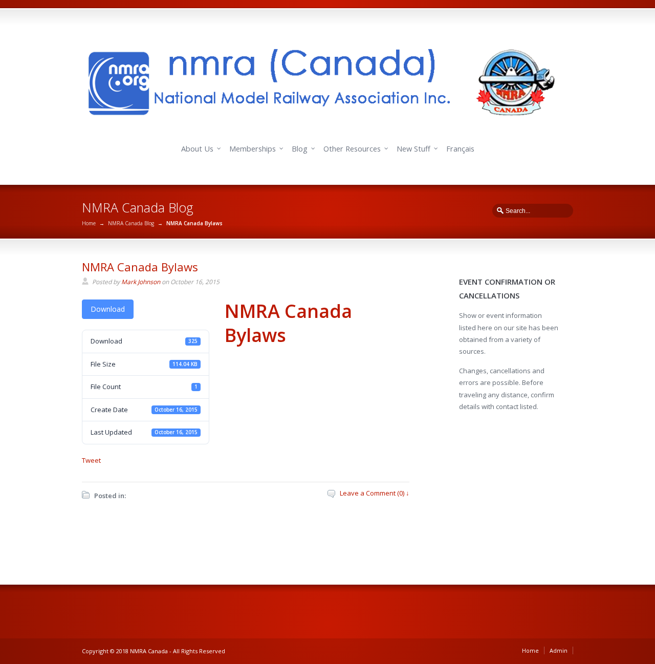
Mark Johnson (140, 281)
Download (108, 309)
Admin (558, 650)
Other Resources (352, 149)
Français (460, 149)
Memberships (252, 149)
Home (89, 223)
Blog (300, 149)
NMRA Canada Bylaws (140, 266)
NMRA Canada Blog (131, 223)
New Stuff (413, 149)
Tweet (91, 460)
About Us (197, 149)
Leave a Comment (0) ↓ (374, 493)
